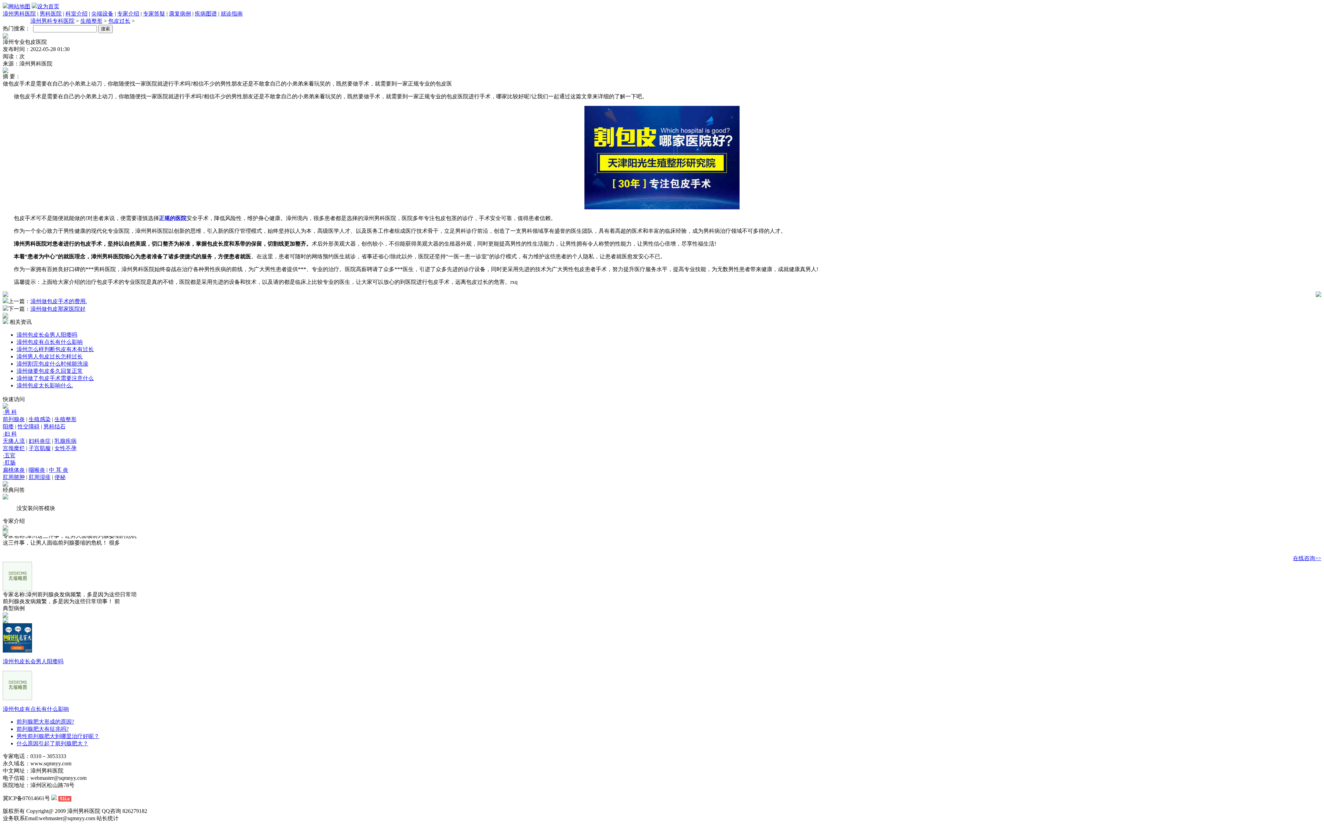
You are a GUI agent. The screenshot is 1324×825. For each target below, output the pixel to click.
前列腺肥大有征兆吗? (43, 729)
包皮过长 (119, 21)
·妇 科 (10, 434)
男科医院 (51, 14)
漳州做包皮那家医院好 (58, 309)
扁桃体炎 (14, 470)
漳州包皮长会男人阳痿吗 (47, 335)
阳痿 (8, 426)
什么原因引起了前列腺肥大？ (52, 743)
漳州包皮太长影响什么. (45, 385)
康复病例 (180, 14)
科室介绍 (77, 14)
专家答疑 (154, 14)
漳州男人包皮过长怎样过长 (50, 356)
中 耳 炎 (58, 470)
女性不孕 (65, 448)
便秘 (60, 477)
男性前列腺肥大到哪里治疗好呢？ (58, 736)
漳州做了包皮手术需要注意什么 (55, 378)
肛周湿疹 (40, 477)
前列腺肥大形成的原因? (45, 722)
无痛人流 (14, 441)
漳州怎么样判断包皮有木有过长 (55, 349)
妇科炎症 (40, 441)
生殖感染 (40, 419)
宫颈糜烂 (14, 448)
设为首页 (48, 6)
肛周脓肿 (14, 477)
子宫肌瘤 (40, 448)
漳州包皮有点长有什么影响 (50, 342)
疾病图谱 (206, 14)
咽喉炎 (37, 470)
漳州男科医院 (19, 14)
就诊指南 (232, 14)
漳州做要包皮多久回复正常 (50, 371)
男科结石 (54, 426)
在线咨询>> (1307, 558)
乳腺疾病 (65, 441)
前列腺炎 (14, 419)
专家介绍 (128, 14)
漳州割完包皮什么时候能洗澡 (52, 364)
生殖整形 (91, 21)
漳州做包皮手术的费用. (58, 301)
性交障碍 (29, 426)
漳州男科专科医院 (52, 21)
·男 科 (10, 412)
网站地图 (19, 6)
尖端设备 (102, 14)
